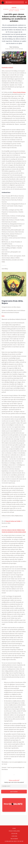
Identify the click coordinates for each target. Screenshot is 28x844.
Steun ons (14, 833)
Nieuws (14, 7)
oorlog (22, 9)
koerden (6, 9)
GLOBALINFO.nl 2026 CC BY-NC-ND (14, 841)
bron (3, 316)
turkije (16, 10)
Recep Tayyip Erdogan (19, 92)
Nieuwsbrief (14, 838)
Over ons (14, 836)
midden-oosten (14, 9)
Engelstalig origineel (7, 67)
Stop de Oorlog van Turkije (13, 521)
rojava (11, 10)
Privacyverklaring (14, 831)
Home (14, 828)
